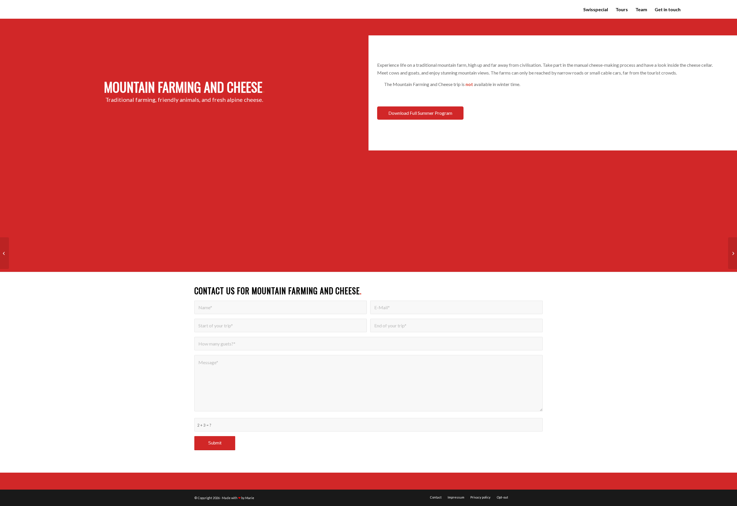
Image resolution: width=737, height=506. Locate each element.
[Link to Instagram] (709, 9)
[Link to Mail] (718, 9)
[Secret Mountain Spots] (732, 253)
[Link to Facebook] (700, 9)
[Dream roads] (4, 253)
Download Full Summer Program (420, 113)
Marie (249, 498)
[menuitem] (596, 9)
